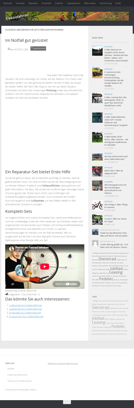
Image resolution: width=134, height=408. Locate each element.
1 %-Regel (95, 253)
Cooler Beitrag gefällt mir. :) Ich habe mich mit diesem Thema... (114, 245)
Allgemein (108, 182)
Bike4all (99, 256)
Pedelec (106, 278)
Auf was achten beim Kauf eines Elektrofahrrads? (116, 157)
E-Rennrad (106, 263)
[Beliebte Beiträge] (105, 41)
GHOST (94, 269)
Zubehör (59, 3)
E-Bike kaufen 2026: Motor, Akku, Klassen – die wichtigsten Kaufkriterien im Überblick (116, 140)
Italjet (108, 269)
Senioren (115, 283)
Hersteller (20, 3)
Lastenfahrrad (104, 273)
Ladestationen (73, 3)
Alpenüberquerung (115, 253)
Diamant (95, 260)
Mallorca (109, 276)
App (123, 253)
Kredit (118, 3)
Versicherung (105, 3)
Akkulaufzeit (103, 253)
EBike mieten (90, 3)
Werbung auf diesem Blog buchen (63, 363)
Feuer (126, 266)
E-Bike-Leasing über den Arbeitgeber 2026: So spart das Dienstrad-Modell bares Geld (115, 101)
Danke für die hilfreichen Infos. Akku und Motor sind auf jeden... (114, 234)
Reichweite (124, 280)
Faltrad (121, 266)
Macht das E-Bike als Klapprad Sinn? (113, 172)
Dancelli (124, 256)
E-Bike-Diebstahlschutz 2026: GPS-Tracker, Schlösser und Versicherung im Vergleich (116, 121)
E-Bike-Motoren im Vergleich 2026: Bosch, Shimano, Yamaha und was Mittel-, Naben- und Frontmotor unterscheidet (116, 55)
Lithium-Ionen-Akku (99, 276)
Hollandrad (101, 269)
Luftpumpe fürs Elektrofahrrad (25, 305)
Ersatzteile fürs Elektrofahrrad (25, 312)
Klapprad (95, 273)
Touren (102, 286)
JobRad (116, 268)
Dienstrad (107, 258)
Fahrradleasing (113, 266)
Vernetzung (117, 286)
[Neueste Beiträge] (96, 41)
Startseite (7, 3)
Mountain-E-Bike (102, 327)
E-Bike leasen (121, 260)
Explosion (95, 266)
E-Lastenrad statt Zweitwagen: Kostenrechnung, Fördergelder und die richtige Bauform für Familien (114, 79)
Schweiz (108, 283)
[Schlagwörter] (124, 41)
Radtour (116, 280)
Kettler (125, 269)
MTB (97, 280)
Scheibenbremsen (98, 283)
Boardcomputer (108, 256)
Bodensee (117, 256)
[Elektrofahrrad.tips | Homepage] (67, 16)
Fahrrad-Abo (103, 266)
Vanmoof (109, 286)
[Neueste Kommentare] (115, 41)
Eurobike (120, 263)
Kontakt (11, 368)
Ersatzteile (46, 3)
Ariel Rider (125, 301)
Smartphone (123, 283)
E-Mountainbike (123, 308)
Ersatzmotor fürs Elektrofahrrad (26, 316)
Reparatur (33, 3)
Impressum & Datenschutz (20, 381)
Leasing (116, 272)
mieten (115, 276)
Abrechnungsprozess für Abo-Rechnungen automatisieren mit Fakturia (115, 188)
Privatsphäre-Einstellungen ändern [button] (20, 389)
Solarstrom (96, 286)
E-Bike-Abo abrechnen (17, 374)
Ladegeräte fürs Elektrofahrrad (25, 309)
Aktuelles (108, 47)
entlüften (113, 263)
